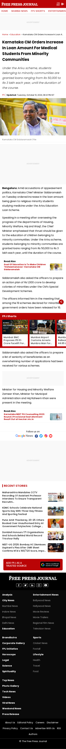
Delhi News (8, 623)
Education (15, 34)
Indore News (9, 611)
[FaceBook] (36, 436)
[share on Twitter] (25, 585)
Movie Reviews (41, 611)
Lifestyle (38, 654)
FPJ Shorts (38, 11)
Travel (36, 665)
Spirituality (9, 671)
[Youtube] (50, 436)
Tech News (9, 691)
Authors (33, 734)
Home (4, 11)
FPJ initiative (10, 648)
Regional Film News (43, 623)
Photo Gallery (10, 686)
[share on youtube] (45, 585)
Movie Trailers (40, 617)
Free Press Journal (20, 4)
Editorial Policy (25, 722)
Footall (36, 648)
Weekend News (11, 708)
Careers (40, 722)
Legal (5, 660)
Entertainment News (45, 594)
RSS (59, 728)
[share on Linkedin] (32, 585)
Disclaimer (52, 722)
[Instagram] (45, 436)
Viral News (8, 702)
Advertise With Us (45, 728)
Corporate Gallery (13, 643)
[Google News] (24, 436)
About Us (10, 722)
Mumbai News (19, 11)
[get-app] (62, 4)
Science (7, 665)
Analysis (7, 594)
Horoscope (9, 654)
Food (35, 671)
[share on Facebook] (18, 585)
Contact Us (26, 728)
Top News (8, 680)
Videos (6, 697)
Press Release (10, 714)
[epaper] (58, 4)
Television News (41, 628)
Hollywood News (42, 606)
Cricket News (40, 643)
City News (8, 600)
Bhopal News (9, 617)
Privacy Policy (10, 728)
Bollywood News (41, 600)
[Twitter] (41, 436)
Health (36, 660)
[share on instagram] (38, 585)
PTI (3, 95)
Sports (37, 637)
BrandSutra (9, 637)
